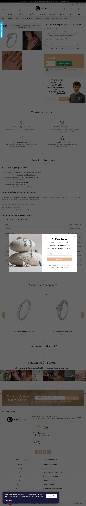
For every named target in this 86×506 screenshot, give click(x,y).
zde (42, 496)
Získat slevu (59, 259)
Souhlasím (51, 496)
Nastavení (9, 500)
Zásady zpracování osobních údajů (59, 267)
